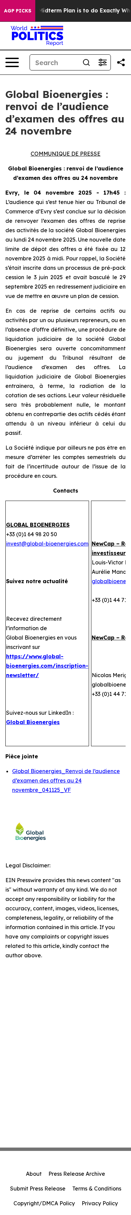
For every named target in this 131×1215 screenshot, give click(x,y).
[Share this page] (121, 62)
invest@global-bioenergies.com (47, 543)
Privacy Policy (100, 1203)
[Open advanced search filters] (102, 62)
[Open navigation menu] (12, 62)
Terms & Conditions (96, 1188)
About (34, 1173)
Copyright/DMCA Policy (44, 1203)
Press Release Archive (76, 1173)
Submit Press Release (38, 1188)
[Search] (86, 62)
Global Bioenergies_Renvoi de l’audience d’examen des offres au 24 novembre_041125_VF (66, 780)
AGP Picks (17, 11)
